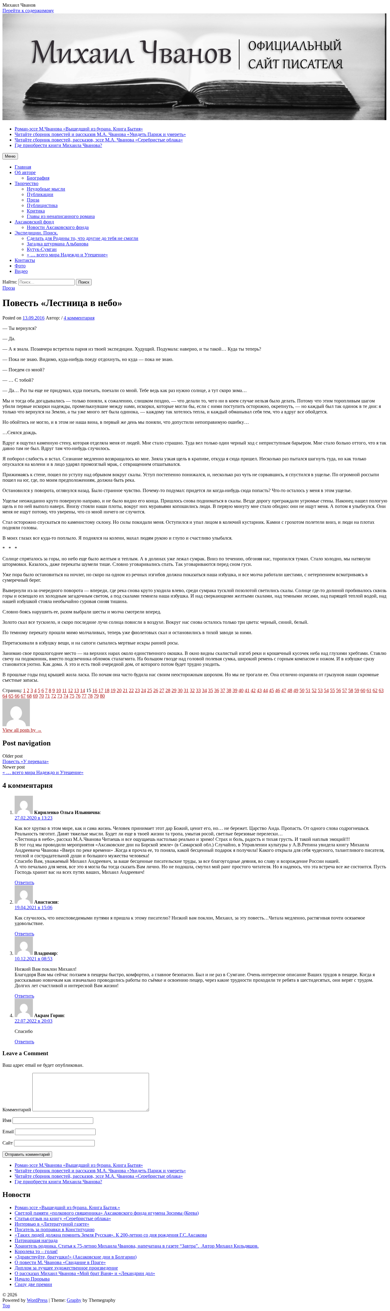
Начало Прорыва (32, 1278)
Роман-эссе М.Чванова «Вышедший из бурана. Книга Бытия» (79, 1165)
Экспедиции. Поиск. (36, 232)
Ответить (24, 882)
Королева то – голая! (36, 1251)
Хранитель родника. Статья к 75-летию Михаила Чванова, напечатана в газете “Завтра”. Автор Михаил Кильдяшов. (137, 1245)
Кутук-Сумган (42, 249)
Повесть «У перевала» (25, 761)
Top (6, 1305)
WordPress (37, 1300)
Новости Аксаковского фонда (58, 227)
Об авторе (25, 172)
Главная (23, 167)
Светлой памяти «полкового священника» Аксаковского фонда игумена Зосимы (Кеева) (107, 1213)
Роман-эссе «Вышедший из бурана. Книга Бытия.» (67, 1207)
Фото (20, 265)
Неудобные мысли (46, 188)
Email (8, 1131)
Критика (36, 210)
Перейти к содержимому (28, 10)
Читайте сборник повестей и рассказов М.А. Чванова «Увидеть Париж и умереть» (100, 1170)
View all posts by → (22, 730)
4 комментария (79, 317)
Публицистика (42, 205)
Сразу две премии (33, 1284)
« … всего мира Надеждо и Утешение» (67, 254)
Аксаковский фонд (34, 221)
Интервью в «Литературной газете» (52, 1224)
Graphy (74, 1300)
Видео (21, 271)
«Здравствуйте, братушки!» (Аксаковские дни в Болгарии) (75, 1256)
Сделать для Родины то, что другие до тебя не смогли (82, 238)
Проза (33, 199)
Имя (6, 1120)
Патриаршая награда (36, 1240)
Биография (38, 177)
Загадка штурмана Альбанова (57, 243)
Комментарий (16, 1109)
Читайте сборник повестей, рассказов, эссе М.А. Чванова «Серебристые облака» (99, 1176)
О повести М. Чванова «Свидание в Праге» (60, 1262)
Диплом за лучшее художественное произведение (66, 1267)
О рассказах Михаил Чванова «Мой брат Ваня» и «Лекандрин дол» (85, 1273)
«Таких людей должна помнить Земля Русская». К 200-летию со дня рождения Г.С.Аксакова (111, 1235)
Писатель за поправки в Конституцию (54, 1229)
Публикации (40, 194)
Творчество (26, 183)
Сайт (7, 1142)
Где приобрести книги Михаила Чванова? (58, 1181)
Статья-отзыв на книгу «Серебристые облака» (63, 1218)
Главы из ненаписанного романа (61, 216)
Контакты (25, 260)
